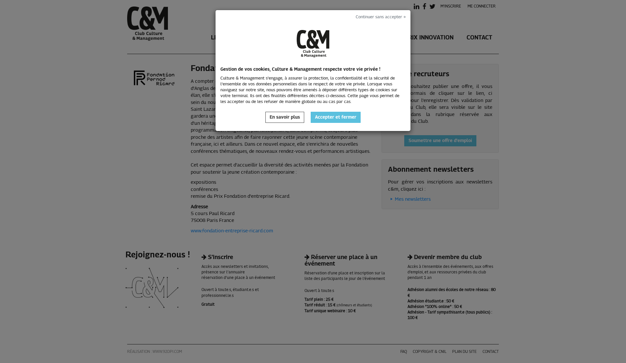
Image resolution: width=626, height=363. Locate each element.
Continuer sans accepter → (381, 17)
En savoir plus (285, 117)
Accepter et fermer (335, 117)
